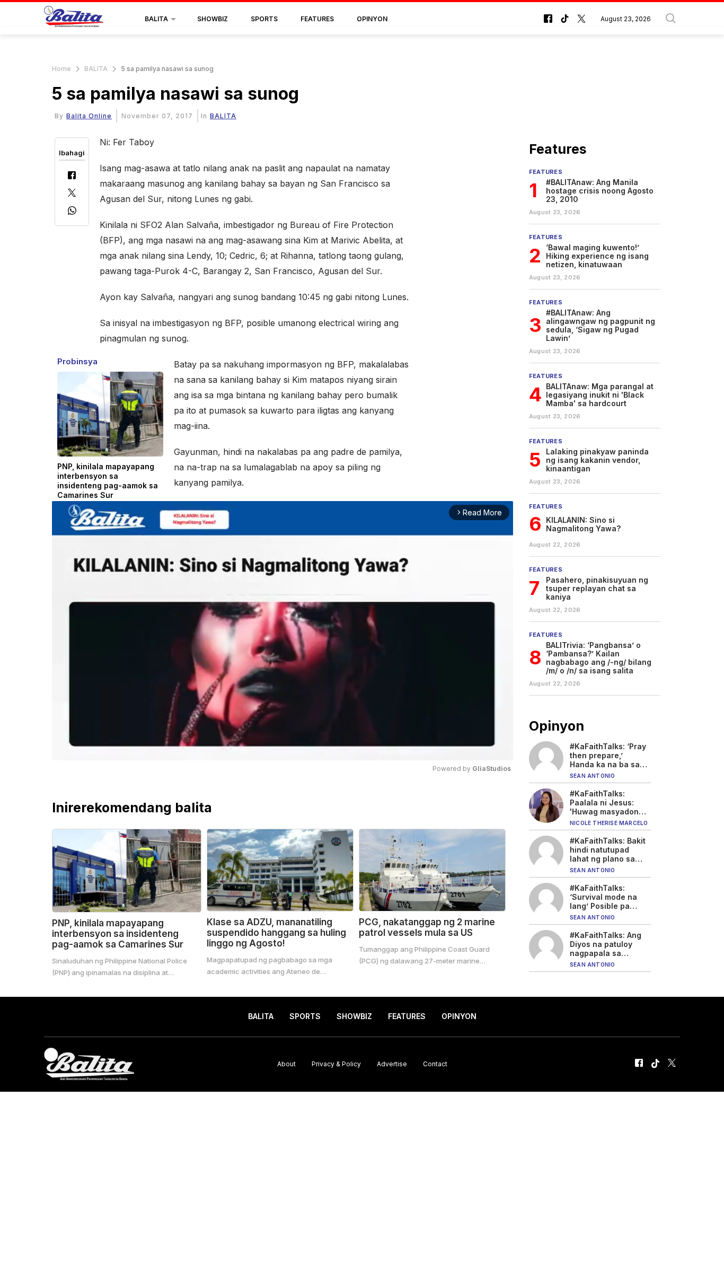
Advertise (392, 1064)
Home (61, 69)
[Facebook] (72, 176)
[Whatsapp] (72, 211)
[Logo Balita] (73, 19)
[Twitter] (72, 193)
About (286, 1064)
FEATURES (317, 19)
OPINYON (372, 19)
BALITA (156, 19)
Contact (435, 1064)
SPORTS (264, 19)
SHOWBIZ (212, 19)
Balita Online (89, 116)
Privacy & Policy (336, 1064)
